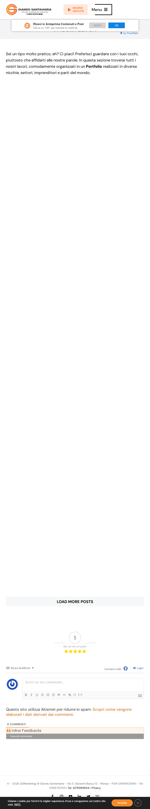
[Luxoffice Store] (75, 567)
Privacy (96, 788)
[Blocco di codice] (64, 695)
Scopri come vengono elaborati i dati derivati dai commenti (69, 712)
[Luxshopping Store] (75, 510)
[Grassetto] (26, 695)
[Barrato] (42, 695)
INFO (17, 804)
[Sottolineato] (37, 695)
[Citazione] (59, 695)
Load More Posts (75, 601)
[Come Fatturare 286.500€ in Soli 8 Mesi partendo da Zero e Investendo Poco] (75, 280)
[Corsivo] (31, 695)
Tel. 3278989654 (78, 788)
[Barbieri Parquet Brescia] (75, 395)
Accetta (122, 803)
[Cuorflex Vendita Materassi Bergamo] (75, 452)
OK (117, 25)
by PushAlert (130, 33)
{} (74, 694)
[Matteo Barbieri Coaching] (75, 337)
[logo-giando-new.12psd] (28, 5)
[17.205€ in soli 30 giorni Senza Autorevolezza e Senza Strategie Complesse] (75, 164)
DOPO (97, 25)
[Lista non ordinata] (53, 695)
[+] (80, 694)
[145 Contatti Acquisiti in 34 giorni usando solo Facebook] (75, 107)
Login (140, 668)
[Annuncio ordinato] (48, 695)
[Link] (69, 695)
